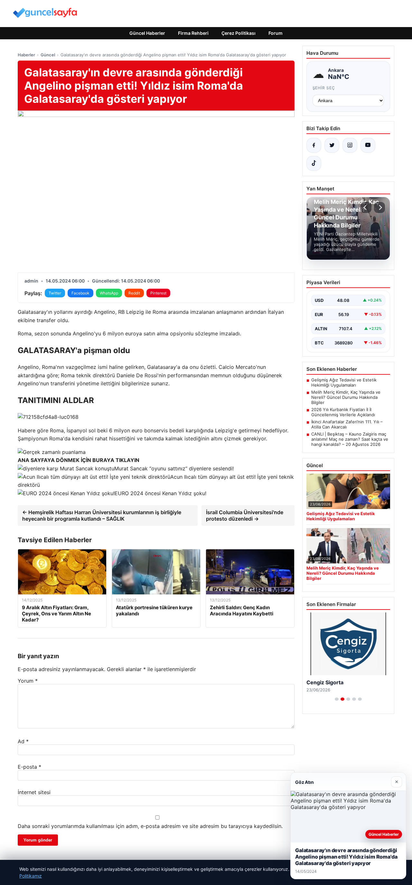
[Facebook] (313, 145)
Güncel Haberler (147, 33)
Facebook (80, 293)
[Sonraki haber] (379, 207)
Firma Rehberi (193, 33)
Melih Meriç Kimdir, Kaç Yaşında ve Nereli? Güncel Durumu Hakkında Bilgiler (345, 397)
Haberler (26, 54)
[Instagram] (349, 145)
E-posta (29, 767)
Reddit (134, 293)
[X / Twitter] (331, 145)
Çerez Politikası (238, 33)
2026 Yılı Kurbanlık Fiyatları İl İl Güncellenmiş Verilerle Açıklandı (343, 412)
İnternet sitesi (34, 792)
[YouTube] (367, 145)
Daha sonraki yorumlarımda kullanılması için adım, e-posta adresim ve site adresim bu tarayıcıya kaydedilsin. (150, 826)
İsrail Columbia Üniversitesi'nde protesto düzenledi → (244, 515)
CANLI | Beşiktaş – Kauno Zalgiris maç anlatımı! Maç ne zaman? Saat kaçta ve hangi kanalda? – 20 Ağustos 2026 (349, 439)
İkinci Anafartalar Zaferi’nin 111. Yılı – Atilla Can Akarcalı (347, 424)
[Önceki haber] (365, 207)
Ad (23, 741)
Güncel (48, 54)
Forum (275, 33)
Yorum (28, 681)
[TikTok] (313, 163)
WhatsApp (109, 293)
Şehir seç (324, 87)
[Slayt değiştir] (337, 699)
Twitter (55, 293)
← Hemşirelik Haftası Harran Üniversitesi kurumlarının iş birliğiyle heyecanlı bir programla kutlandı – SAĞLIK (101, 515)
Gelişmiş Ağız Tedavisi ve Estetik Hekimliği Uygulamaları (344, 382)
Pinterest (158, 293)
